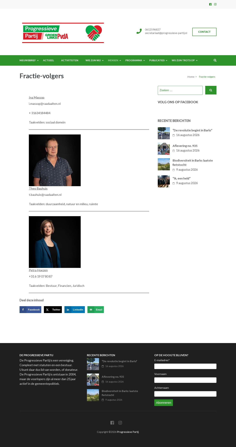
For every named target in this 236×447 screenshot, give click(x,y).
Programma (133, 60)
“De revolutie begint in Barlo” (192, 130)
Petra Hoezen (38, 270)
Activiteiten (69, 60)
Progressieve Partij (128, 431)
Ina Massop (36, 97)
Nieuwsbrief (28, 60)
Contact (204, 31)
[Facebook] (210, 4)
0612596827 (153, 29)
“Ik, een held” (182, 178)
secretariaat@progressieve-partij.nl (166, 32)
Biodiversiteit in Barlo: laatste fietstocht (193, 163)
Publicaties (156, 60)
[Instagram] (215, 4)
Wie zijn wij (93, 60)
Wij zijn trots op (183, 60)
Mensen (113, 60)
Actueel (48, 60)
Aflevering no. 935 (185, 146)
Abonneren (163, 402)
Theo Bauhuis (38, 188)
